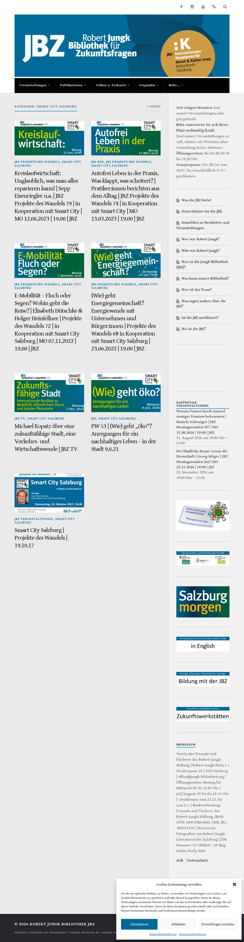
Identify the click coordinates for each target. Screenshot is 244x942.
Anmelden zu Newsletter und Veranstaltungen (202, 225)
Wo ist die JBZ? (194, 329)
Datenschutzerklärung (163, 934)
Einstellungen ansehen (217, 924)
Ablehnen (178, 924)
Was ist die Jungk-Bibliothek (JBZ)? (202, 264)
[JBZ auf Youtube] (203, 6)
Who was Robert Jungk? (201, 250)
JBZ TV (20, 418)
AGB (179, 860)
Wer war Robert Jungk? (200, 239)
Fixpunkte (147, 85)
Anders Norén (112, 932)
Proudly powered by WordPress (41, 932)
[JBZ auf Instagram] (192, 6)
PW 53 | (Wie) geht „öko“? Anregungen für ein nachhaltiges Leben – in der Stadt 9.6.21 (123, 438)
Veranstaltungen (33, 85)
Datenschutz (198, 860)
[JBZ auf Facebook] (181, 6)
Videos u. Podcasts (111, 85)
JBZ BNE (97, 162)
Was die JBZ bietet (196, 200)
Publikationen (71, 85)
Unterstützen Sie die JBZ (202, 211)
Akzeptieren (139, 924)
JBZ (94, 418)
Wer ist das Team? (197, 289)
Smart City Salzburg (109, 166)
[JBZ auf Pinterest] (214, 6)
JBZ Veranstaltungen (34, 519)
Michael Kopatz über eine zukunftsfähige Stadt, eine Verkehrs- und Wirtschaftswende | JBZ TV (46, 438)
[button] (234, 884)
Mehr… (174, 85)
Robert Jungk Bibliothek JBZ (62, 924)
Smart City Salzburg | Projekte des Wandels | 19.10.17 (41, 538)
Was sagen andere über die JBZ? (201, 304)
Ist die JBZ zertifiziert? (200, 318)
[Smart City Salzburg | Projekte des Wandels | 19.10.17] (49, 493)
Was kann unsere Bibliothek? (205, 278)
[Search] (225, 6)
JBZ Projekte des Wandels (37, 162)
